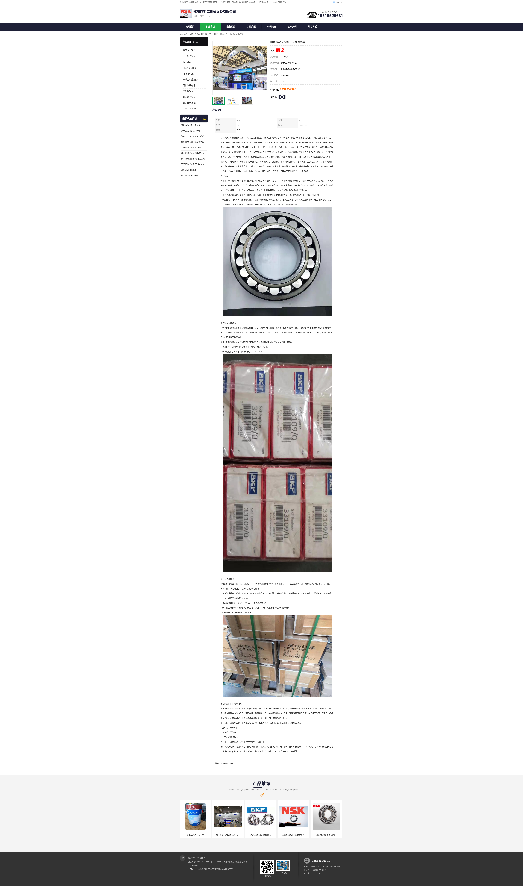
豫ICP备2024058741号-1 (215, 862)
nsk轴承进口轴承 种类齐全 (228, 835)
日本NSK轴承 (211, 34)
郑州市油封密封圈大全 (190, 125)
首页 (191, 34)
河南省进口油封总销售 (190, 131)
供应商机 (210, 26)
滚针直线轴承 (189, 103)
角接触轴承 (188, 74)
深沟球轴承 (188, 91)
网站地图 (230, 869)
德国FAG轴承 (189, 56)
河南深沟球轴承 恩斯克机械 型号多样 (194, 159)
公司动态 (271, 26)
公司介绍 (251, 26)
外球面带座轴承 (190, 79)
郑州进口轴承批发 (188, 170)
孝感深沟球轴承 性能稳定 (192, 148)
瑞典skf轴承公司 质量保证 (195, 835)
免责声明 (212, 869)
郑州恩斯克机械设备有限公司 (236, 862)
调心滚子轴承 (189, 97)
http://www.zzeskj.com (224, 763)
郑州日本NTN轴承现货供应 (192, 142)
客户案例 (292, 26)
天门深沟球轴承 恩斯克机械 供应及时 (194, 164)
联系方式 (312, 26)
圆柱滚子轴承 (189, 85)
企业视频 (230, 26)
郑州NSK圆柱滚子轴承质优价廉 (194, 136)
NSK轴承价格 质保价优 (261, 835)
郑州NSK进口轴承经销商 (326, 835)
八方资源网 (203, 869)
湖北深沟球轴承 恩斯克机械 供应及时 (194, 153)
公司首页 (190, 26)
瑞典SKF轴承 (189, 50)
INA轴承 (187, 62)
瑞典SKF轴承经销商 (189, 176)
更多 (205, 119)
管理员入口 (221, 869)
